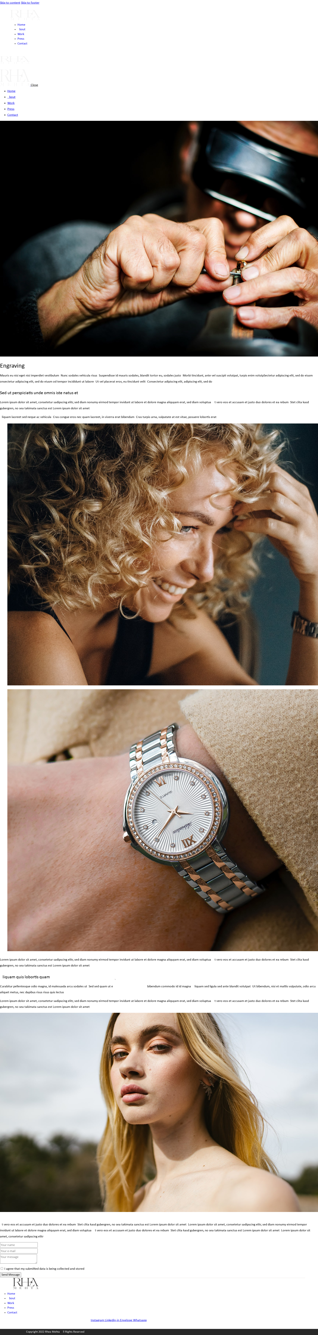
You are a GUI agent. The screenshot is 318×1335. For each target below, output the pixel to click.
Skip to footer (30, 3)
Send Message (10, 1274)
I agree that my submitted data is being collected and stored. (44, 1269)
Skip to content (10, 3)
